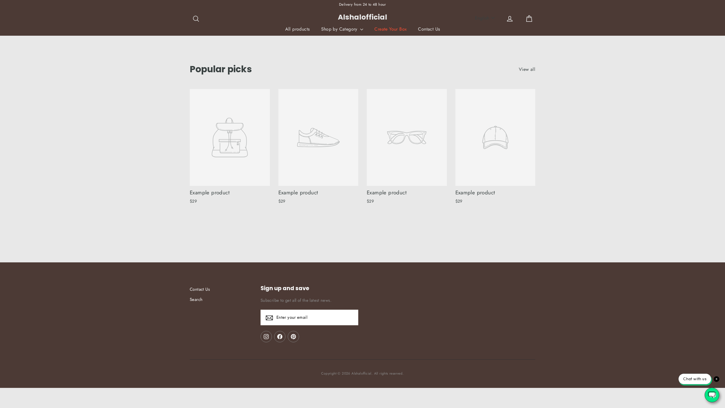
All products (297, 29)
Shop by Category (340, 29)
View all (527, 69)
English (482, 18)
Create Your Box (390, 29)
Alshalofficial (362, 17)
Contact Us (429, 29)
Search (196, 299)
